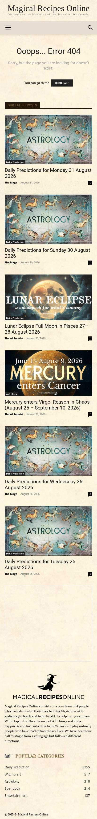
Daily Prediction (15, 162)
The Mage (11, 182)
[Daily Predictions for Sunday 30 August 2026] (48, 219)
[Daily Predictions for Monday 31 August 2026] (48, 139)
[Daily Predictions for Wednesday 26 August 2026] (48, 451)
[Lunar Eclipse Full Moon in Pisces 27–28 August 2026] (48, 297)
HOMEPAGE (62, 83)
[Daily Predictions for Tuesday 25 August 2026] (48, 530)
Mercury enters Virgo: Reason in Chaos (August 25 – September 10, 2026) (47, 405)
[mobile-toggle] (8, 27)
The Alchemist (14, 338)
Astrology (11, 394)
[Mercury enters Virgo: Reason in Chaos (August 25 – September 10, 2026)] (48, 373)
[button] (90, 27)
